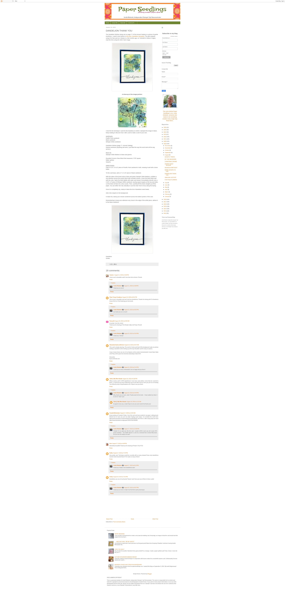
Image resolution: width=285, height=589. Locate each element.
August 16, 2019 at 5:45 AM (122, 321)
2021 (165, 139)
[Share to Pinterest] (116, 264)
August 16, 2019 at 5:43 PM (131, 333)
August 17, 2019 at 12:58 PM (131, 428)
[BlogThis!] (111, 264)
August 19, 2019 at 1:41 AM (134, 401)
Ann (110, 443)
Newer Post (109, 519)
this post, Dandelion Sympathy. (135, 36)
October (167, 150)
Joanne (111, 275)
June (166, 185)
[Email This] (110, 264)
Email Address (166, 38)
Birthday (164, 51)
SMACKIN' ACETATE (170, 177)
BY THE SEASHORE (170, 159)
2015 (165, 206)
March (167, 192)
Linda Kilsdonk (117, 285)
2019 (165, 143)
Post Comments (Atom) (119, 521)
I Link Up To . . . (132, 22)
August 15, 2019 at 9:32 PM (131, 309)
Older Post (155, 519)
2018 (165, 199)
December (168, 145)
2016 (165, 204)
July (166, 182)
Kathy (111, 453)
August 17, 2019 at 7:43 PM (120, 453)
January (167, 196)
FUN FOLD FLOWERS (171, 179)
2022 (165, 136)
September (168, 152)
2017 (165, 201)
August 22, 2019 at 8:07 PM (131, 487)
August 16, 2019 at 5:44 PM (131, 367)
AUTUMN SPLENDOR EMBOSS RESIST (126, 557)
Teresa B (111, 321)
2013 (165, 211)
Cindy (111, 476)
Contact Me (115, 22)
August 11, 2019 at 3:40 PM (121, 275)
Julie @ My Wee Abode (115, 378)
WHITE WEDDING (119, 534)
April (166, 189)
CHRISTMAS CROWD (171, 161)
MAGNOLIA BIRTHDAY (171, 167)
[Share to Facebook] (114, 264)
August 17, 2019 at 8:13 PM (131, 465)
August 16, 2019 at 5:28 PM (130, 378)
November (168, 148)
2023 (165, 134)
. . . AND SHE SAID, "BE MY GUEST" (124, 541)
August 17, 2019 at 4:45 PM (119, 443)
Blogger (150, 573)
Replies (113, 283)
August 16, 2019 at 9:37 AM (131, 344)
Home (107, 22)
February (167, 194)
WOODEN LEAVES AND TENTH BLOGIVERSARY (128, 564)
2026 (165, 127)
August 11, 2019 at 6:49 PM (131, 285)
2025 (165, 129)
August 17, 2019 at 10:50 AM (127, 413)
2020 (165, 141)
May (166, 187)
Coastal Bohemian (114, 413)
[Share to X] (113, 264)
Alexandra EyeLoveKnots (116, 344)
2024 (165, 132)
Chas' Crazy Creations (115, 297)
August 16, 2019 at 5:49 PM (131, 392)
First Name (165, 42)
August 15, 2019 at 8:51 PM (129, 297)
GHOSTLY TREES (170, 157)
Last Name (164, 46)
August (167, 155)
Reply (111, 279)
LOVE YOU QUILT (119, 549)
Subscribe (123, 22)
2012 (165, 213)
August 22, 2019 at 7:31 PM (120, 476)
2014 (165, 208)
